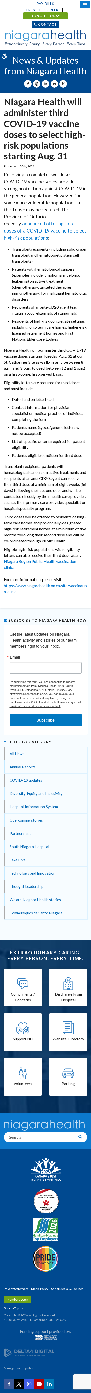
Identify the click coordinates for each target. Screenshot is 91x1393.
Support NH (23, 1039)
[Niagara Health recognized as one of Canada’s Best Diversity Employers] (45, 1170)
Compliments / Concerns (23, 997)
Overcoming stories (26, 820)
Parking (68, 1083)
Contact (47, 24)
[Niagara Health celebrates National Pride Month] (45, 1259)
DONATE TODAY (45, 16)
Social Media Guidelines (67, 1289)
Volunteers (23, 1083)
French (33, 10)
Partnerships (20, 833)
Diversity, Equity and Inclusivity (36, 793)
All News (17, 753)
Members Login (17, 1299)
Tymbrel (28, 1368)
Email (15, 657)
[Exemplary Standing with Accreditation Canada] (45, 1200)
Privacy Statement (16, 1289)
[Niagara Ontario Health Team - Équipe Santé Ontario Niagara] (45, 1337)
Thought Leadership (26, 886)
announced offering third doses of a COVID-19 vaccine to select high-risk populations (45, 231)
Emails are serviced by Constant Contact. (35, 706)
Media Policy (39, 1289)
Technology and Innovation (32, 873)
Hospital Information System (34, 806)
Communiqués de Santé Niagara (36, 913)
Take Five (18, 860)
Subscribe (45, 720)
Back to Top (11, 1308)
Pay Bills (45, 4)
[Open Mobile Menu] (85, 4)
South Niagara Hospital (29, 846)
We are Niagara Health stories (35, 899)
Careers (52, 10)
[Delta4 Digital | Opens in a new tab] (29, 1352)
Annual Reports (23, 767)
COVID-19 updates (26, 780)
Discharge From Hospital (68, 997)
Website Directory (68, 1039)
